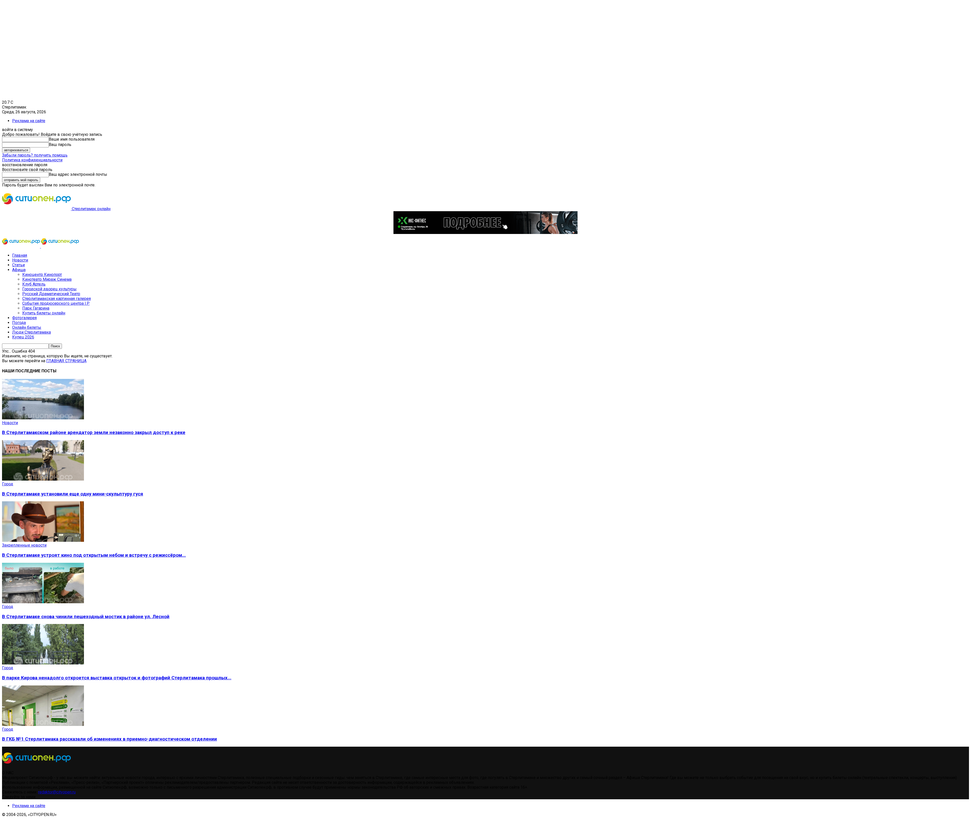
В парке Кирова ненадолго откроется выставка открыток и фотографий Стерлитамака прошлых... (116, 678)
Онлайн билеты (26, 327)
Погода (19, 322)
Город (7, 484)
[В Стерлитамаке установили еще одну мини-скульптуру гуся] (43, 479)
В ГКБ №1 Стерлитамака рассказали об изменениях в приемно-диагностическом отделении (109, 739)
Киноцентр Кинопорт (42, 274)
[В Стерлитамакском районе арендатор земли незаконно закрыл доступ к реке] (43, 418)
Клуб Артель (34, 284)
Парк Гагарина (35, 308)
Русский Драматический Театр (51, 293)
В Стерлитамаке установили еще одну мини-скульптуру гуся (72, 494)
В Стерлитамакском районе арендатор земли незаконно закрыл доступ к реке (93, 432)
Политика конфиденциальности (32, 160)
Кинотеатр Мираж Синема (47, 279)
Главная (19, 255)
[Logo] (21, 246)
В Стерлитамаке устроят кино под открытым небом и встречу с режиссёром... (94, 555)
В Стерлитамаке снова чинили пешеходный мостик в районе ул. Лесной (85, 616)
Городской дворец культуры (49, 289)
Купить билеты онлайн (43, 313)
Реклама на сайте (28, 120)
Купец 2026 (23, 337)
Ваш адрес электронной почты (78, 174)
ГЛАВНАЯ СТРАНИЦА (66, 360)
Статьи (18, 265)
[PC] (485, 232)
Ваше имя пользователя (72, 139)
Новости (20, 260)
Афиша (19, 269)
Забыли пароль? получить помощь (35, 155)
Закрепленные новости (24, 545)
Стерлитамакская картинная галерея (56, 298)
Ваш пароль (60, 144)
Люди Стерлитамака (31, 332)
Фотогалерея (24, 317)
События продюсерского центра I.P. (56, 303)
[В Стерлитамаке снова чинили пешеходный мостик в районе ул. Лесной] (43, 601)
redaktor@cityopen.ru (57, 792)
